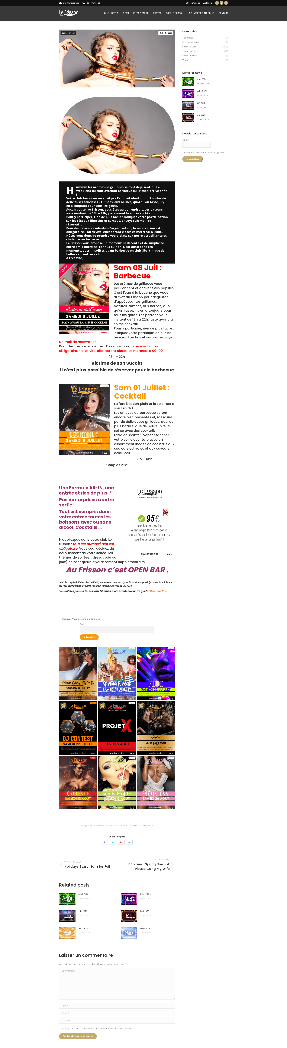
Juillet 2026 (145, 894)
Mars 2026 (145, 928)
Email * (185, 139)
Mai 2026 (144, 911)
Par (111, 825)
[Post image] (67, 899)
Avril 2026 (83, 928)
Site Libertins (158, 591)
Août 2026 (83, 894)
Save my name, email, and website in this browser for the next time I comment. (97, 1028)
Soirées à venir (68, 33)
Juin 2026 (82, 911)
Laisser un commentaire (143, 825)
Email (82, 624)
